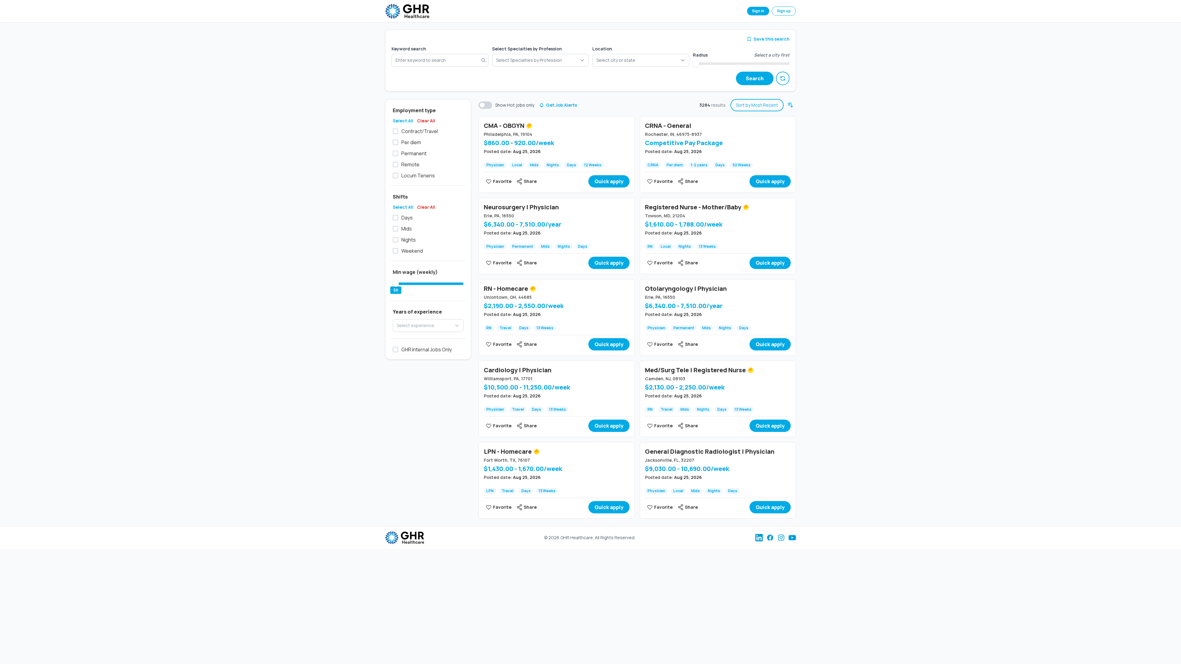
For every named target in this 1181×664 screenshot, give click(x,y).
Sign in (758, 11)
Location (602, 49)
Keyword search (409, 49)
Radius (700, 55)
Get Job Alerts (561, 105)
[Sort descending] (790, 105)
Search (755, 78)
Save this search (771, 39)
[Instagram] (781, 537)
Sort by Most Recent (757, 105)
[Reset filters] (782, 78)
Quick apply (608, 181)
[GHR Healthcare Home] (407, 11)
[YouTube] (792, 537)
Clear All (426, 121)
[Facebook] (770, 537)
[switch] (485, 105)
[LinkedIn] (759, 537)
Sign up (784, 11)
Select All (403, 121)
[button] (640, 60)
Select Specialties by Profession (527, 49)
